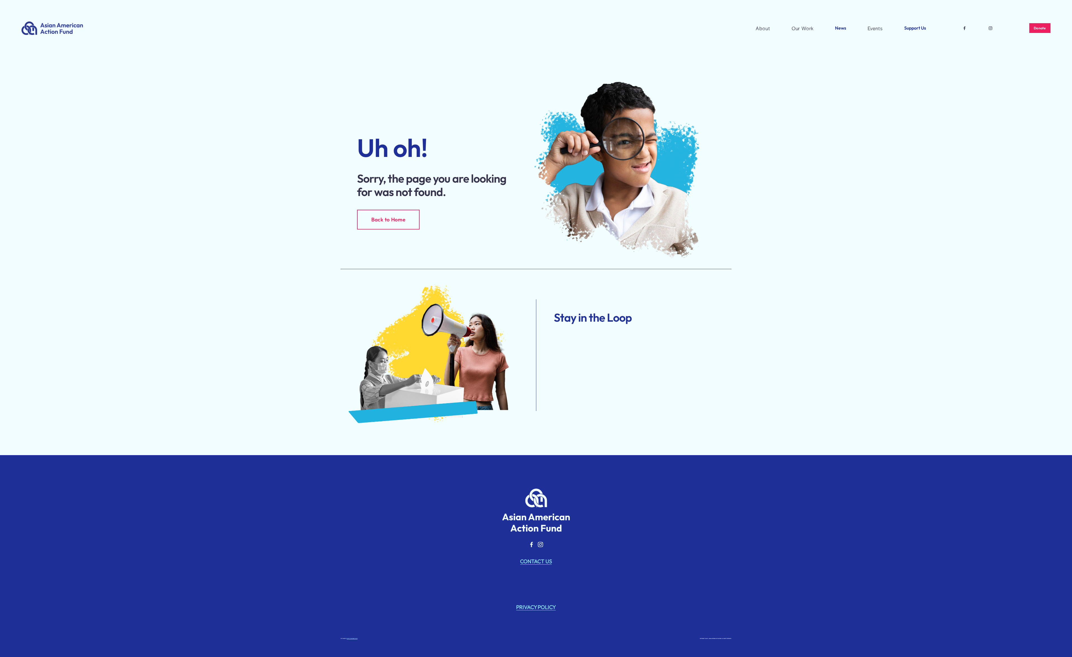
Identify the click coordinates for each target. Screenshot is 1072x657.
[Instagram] (990, 28)
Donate (1040, 28)
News (840, 28)
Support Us (915, 28)
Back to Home (388, 219)
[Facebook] (964, 28)
